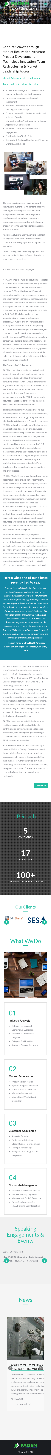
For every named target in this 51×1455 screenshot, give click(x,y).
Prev (10, 1368)
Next (40, 1368)
